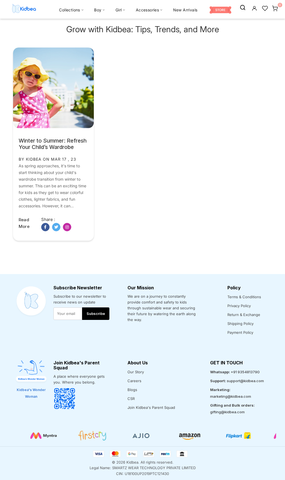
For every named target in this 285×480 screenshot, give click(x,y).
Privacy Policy (239, 306)
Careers (134, 381)
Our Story (135, 372)
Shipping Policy (240, 323)
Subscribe (96, 313)
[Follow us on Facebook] (45, 227)
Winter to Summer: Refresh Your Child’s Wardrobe (53, 144)
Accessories (147, 10)
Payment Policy (240, 332)
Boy (97, 10)
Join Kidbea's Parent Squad (151, 407)
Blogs (132, 389)
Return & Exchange (243, 314)
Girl (119, 10)
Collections (69, 10)
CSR (131, 398)
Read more (24, 223)
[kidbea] (243, 8)
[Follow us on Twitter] (56, 227)
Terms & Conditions (244, 297)
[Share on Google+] (67, 227)
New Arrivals (185, 10)
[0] (275, 8)
